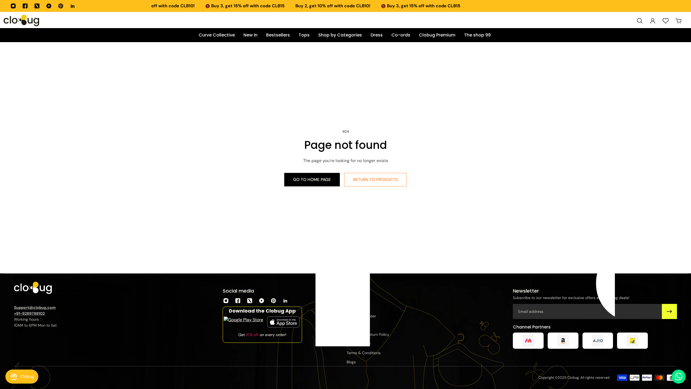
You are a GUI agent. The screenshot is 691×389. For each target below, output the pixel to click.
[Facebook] (25, 6)
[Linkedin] (73, 6)
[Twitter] (37, 6)
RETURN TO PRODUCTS (375, 179)
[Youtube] (49, 6)
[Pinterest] (61, 6)
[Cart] (678, 21)
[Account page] (652, 21)
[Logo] (21, 21)
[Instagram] (13, 6)
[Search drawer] (639, 21)
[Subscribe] (669, 311)
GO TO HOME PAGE (312, 179)
